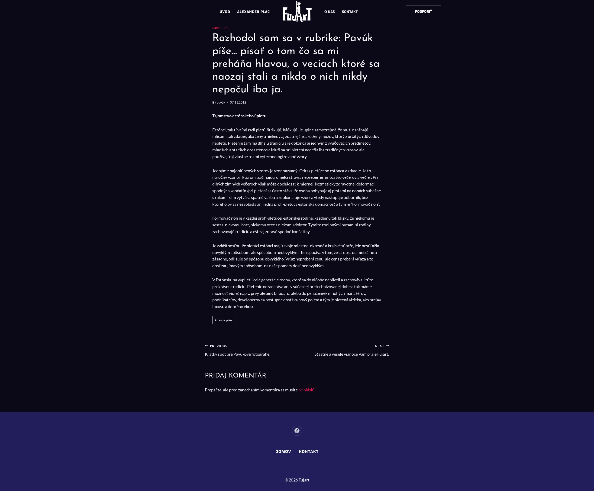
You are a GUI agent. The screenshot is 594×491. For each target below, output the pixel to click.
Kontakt (350, 12)
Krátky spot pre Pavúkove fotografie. (237, 350)
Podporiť (423, 11)
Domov (283, 451)
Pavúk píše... (222, 28)
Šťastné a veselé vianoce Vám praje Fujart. (351, 350)
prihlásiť (306, 389)
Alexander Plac (253, 12)
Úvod (225, 12)
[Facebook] (297, 431)
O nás (329, 12)
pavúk (221, 102)
